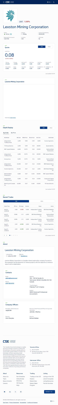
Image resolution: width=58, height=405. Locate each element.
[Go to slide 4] (15, 235)
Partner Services (48, 383)
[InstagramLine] (20, 391)
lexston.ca (24, 256)
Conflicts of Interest (32, 402)
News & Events (7, 381)
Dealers (32, 379)
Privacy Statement (14, 402)
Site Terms (6, 402)
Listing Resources (48, 381)
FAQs (17, 385)
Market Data (33, 381)
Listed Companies (48, 379)
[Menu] (4, 2)
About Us (5, 376)
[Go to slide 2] (11, 235)
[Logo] (10, 2)
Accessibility (23, 402)
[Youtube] (4, 391)
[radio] (41, 47)
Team (4, 379)
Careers (5, 383)
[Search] (54, 2)
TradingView (13, 117)
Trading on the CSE (35, 376)
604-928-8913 (10, 283)
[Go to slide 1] (9, 235)
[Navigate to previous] (4, 235)
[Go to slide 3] (13, 235)
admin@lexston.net (11, 278)
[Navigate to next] (7, 235)
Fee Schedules (20, 376)
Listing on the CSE (48, 376)
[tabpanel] (29, 163)
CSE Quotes (19, 383)
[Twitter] (15, 391)
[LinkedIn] (9, 391)
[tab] (6, 132)
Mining (24, 34)
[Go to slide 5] (17, 235)
